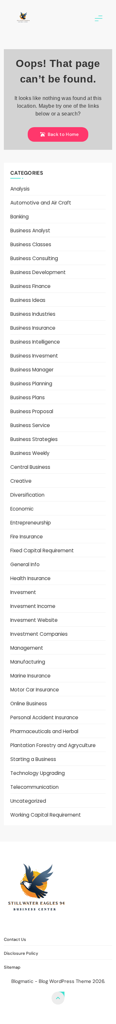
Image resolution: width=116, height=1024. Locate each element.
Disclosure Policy (62, 925)
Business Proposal (31, 411)
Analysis (20, 188)
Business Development (38, 272)
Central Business (30, 467)
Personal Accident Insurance (44, 717)
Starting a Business (33, 759)
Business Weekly (30, 453)
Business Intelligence (35, 341)
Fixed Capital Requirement (42, 550)
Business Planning (31, 383)
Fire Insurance (26, 536)
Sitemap (97, 925)
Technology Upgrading (37, 773)
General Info (25, 564)
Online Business (28, 703)
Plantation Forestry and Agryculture (53, 745)
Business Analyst (30, 230)
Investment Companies (39, 634)
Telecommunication (34, 787)
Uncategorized (28, 801)
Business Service (30, 425)
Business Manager (31, 369)
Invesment (23, 592)
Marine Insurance (30, 675)
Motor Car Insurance (34, 689)
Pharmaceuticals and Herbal (44, 731)
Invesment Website (34, 620)
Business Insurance (32, 328)
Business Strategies (34, 439)
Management (26, 647)
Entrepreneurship (30, 522)
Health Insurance (30, 578)
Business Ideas (27, 300)
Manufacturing (27, 661)
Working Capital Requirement (45, 814)
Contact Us (22, 925)
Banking (19, 216)
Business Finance (30, 286)
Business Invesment (34, 355)
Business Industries (32, 314)
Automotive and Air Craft (40, 202)
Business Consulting (34, 258)
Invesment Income (32, 606)
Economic (22, 508)
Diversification (27, 494)
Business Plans (27, 397)
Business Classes (30, 244)
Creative (21, 481)
